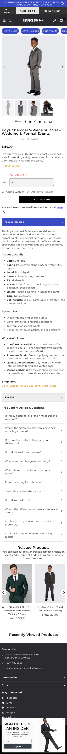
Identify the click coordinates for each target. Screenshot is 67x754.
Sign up (17, 746)
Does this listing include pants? (24, 482)
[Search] (10, 20)
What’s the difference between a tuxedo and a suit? (31, 511)
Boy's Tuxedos (30, 30)
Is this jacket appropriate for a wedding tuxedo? (28, 535)
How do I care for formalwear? (23, 452)
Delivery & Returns (41, 191)
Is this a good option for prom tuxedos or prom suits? (30, 523)
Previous (4, 67)
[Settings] (55, 20)
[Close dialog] (63, 719)
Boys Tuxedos (10, 385)
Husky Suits (50, 30)
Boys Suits (26, 385)
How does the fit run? (18, 500)
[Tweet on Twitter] (30, 121)
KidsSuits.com (52, 10)
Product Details (11, 165)
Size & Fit (10, 397)
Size (4, 182)
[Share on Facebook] (25, 121)
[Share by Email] (50, 121)
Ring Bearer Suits (45, 385)
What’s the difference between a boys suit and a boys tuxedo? (30, 430)
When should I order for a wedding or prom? (27, 472)
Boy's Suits (10, 30)
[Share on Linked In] (40, 121)
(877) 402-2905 (14, 662)
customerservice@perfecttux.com (24, 668)
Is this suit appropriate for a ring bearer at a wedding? (31, 417)
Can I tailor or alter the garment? (25, 491)
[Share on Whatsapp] (45, 121)
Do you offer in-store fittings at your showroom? (27, 442)
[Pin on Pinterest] (35, 121)
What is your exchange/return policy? (27, 461)
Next (62, 67)
